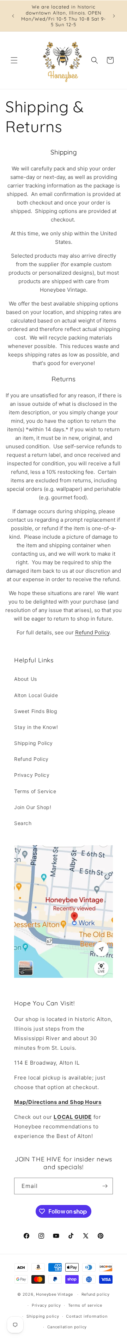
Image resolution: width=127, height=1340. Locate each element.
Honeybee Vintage (54, 1294)
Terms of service (85, 1305)
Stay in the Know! (36, 727)
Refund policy (95, 1294)
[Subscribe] (105, 1186)
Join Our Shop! (32, 807)
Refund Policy (92, 632)
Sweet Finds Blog (36, 711)
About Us (25, 679)
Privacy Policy (31, 775)
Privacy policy (46, 1305)
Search (23, 823)
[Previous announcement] (13, 16)
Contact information (86, 1316)
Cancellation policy (67, 1326)
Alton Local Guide (36, 695)
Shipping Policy (33, 743)
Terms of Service (35, 791)
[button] (14, 60)
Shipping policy (42, 1316)
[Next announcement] (114, 16)
